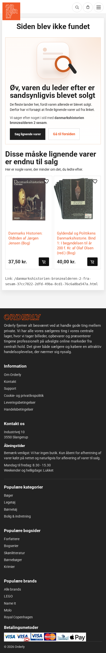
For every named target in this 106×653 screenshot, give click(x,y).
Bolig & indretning (17, 516)
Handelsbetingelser (18, 409)
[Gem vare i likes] (47, 181)
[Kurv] (88, 7)
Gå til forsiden (64, 134)
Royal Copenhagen (18, 617)
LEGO (8, 596)
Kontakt (10, 382)
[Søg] (77, 7)
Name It (10, 603)
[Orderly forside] (11, 11)
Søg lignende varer (28, 134)
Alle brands (12, 589)
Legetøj (9, 502)
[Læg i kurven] (44, 261)
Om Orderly (12, 375)
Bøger (8, 495)
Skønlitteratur (14, 553)
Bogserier (11, 546)
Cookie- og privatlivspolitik (24, 396)
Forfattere (11, 539)
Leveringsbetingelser (19, 402)
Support (10, 388)
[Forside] (22, 317)
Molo (8, 610)
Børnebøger (13, 560)
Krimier (9, 567)
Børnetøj (10, 509)
